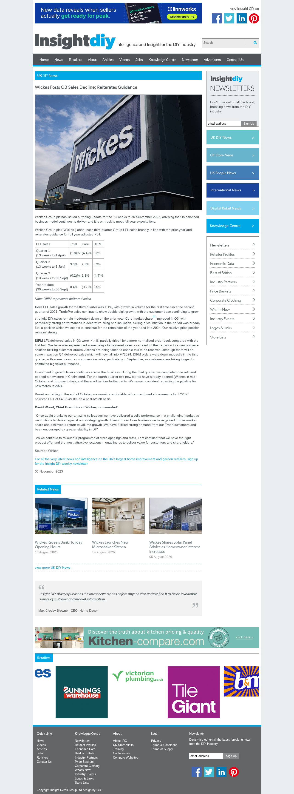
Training (118, 749)
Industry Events (222, 318)
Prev (37, 704)
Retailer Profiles (222, 254)
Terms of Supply (162, 749)
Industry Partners (223, 282)
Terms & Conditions (164, 745)
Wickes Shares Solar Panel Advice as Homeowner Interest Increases (174, 547)
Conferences (121, 753)
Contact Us (235, 60)
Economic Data (222, 263)
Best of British (221, 272)
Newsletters (219, 245)
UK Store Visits (123, 745)
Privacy (156, 740)
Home (44, 60)
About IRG (120, 740)
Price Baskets (220, 291)
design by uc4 (92, 790)
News (58, 60)
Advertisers (212, 60)
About (92, 60)
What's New (220, 309)
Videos (124, 60)
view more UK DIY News (52, 567)
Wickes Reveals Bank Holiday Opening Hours (58, 544)
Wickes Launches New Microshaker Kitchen (110, 544)
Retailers (75, 60)
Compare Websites (125, 757)
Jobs (139, 60)
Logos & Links (221, 328)
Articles (108, 60)
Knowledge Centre (162, 60)
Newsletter (190, 60)
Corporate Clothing (225, 300)
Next (165, 704)
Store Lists (218, 337)
